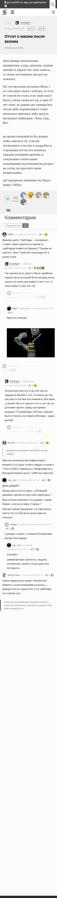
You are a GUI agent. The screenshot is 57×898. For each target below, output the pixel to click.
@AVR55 (27, 264)
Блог (8, 22)
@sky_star (24, 524)
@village (29, 545)
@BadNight (26, 308)
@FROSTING (28, 381)
